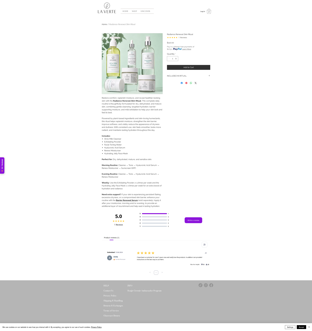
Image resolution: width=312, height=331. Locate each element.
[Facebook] (211, 285)
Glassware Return (111, 315)
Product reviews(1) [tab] (111, 237)
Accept (301, 327)
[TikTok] (200, 285)
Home (104, 24)
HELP (106, 285)
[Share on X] (195, 83)
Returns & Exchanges (112, 305)
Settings (290, 327)
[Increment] (176, 58)
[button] (134, 11)
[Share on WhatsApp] (191, 83)
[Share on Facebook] (181, 83)
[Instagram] (206, 285)
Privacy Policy (110, 295)
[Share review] (205, 253)
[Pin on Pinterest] (186, 83)
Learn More (186, 49)
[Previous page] (150, 272)
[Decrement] (169, 58)
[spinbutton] (172, 58)
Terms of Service (111, 310)
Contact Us (108, 290)
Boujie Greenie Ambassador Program (136, 290)
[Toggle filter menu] (204, 244)
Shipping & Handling (112, 300)
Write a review (193, 220)
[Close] (309, 327)
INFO (129, 285)
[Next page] (162, 272)
